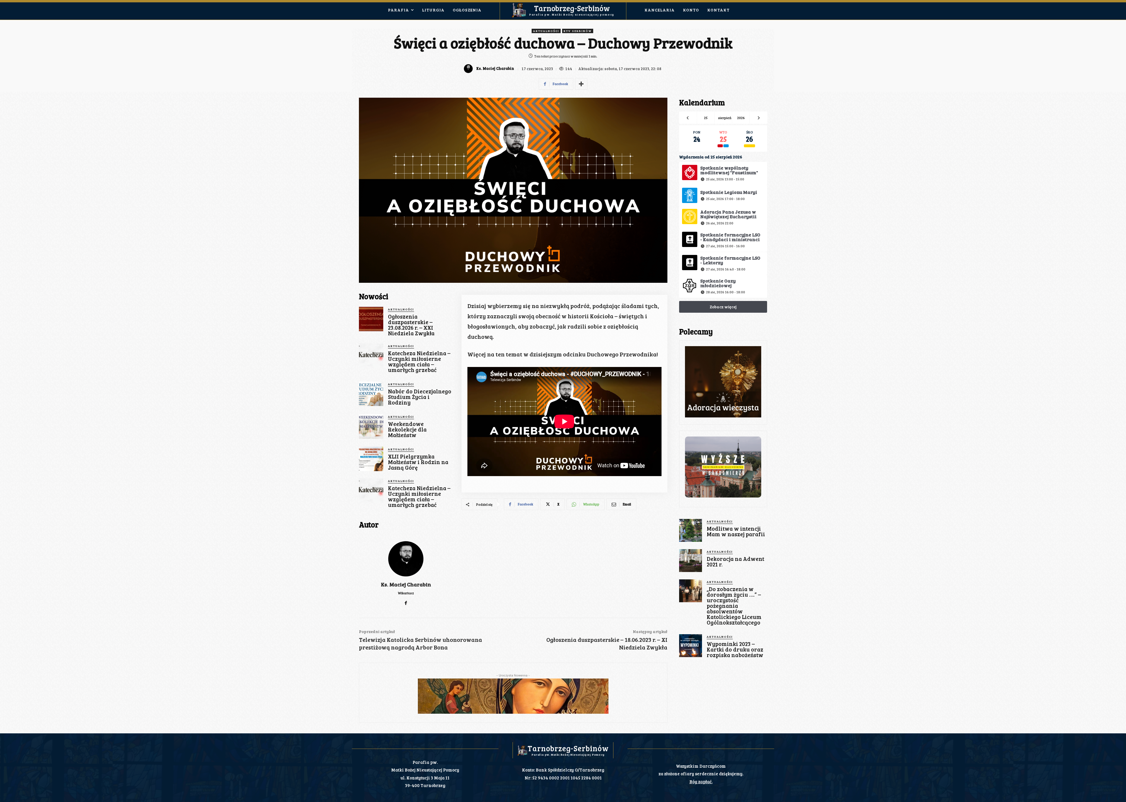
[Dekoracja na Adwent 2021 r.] (690, 560)
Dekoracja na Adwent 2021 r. (735, 561)
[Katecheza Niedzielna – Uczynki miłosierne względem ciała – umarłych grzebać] (371, 356)
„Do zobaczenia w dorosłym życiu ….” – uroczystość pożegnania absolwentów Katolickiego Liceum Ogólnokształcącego (734, 605)
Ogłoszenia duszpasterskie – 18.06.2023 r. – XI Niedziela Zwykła (606, 643)
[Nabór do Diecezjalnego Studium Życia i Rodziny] (371, 394)
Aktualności (546, 31)
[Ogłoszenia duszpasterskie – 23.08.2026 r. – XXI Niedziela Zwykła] (371, 319)
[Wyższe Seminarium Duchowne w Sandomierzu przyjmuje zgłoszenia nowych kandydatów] (723, 467)
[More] (581, 84)
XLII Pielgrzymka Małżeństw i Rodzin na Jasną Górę (418, 462)
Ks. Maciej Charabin (495, 68)
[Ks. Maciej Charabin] (469, 68)
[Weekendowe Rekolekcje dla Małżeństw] (371, 426)
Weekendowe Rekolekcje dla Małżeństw (407, 429)
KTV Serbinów (578, 31)
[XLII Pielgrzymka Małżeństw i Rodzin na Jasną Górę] (371, 459)
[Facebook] (406, 601)
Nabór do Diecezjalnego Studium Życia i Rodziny (419, 397)
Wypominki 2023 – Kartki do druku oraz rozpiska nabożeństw (735, 649)
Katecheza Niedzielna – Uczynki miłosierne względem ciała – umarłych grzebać (419, 361)
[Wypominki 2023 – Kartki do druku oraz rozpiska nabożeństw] (690, 645)
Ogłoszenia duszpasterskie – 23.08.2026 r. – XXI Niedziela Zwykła (411, 325)
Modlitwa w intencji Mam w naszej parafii (736, 531)
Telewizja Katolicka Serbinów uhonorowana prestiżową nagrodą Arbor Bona (420, 643)
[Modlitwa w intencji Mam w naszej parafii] (690, 530)
